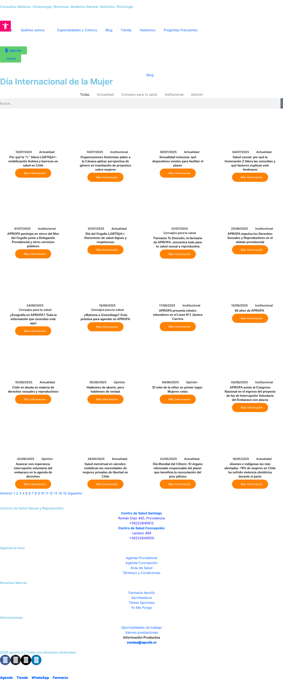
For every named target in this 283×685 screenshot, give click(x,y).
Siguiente (75, 493)
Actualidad (105, 94)
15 (65, 493)
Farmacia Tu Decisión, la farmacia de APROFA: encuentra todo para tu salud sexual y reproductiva (178, 242)
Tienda (126, 30)
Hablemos (147, 30)
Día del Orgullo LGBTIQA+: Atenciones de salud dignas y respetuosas (105, 238)
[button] (5, 26)
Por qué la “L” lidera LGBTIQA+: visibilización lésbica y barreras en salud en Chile (33, 161)
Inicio (133, 75)
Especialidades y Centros (77, 30)
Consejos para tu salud (139, 94)
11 (46, 493)
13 (55, 493)
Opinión (197, 94)
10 (42, 493)
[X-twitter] (26, 660)
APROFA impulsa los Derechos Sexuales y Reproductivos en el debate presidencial (250, 238)
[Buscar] (282, 103)
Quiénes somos (33, 30)
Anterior (6, 493)
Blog (108, 30)
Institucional (174, 94)
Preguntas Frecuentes (181, 30)
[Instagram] (15, 660)
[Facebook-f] (5, 660)
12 (51, 493)
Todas (84, 94)
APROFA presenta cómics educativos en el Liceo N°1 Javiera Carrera (177, 315)
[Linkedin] (36, 660)
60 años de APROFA (250, 310)
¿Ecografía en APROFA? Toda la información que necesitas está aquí (33, 319)
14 (60, 493)
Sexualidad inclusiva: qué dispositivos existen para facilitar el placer (177, 161)
